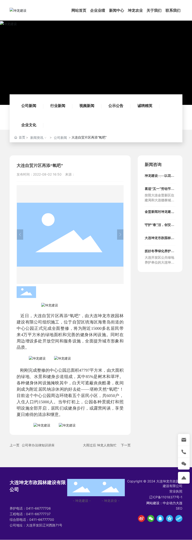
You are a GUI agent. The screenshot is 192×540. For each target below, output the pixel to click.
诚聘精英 (144, 105)
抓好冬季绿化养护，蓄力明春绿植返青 (159, 252)
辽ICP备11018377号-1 (165, 497)
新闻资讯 (36, 138)
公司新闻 (28, 105)
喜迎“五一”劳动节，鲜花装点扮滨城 (159, 190)
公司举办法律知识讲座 (38, 445)
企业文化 (28, 124)
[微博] (141, 518)
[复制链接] (178, 518)
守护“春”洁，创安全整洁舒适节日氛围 (159, 226)
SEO (179, 508)
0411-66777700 (41, 520)
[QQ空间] (169, 518)
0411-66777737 (38, 514)
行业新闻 (57, 105)
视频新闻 (86, 105)
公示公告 (115, 105)
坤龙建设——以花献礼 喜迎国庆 (159, 177)
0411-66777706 (38, 508)
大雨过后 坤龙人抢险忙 (100, 445)
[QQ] (160, 518)
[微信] (150, 518)
